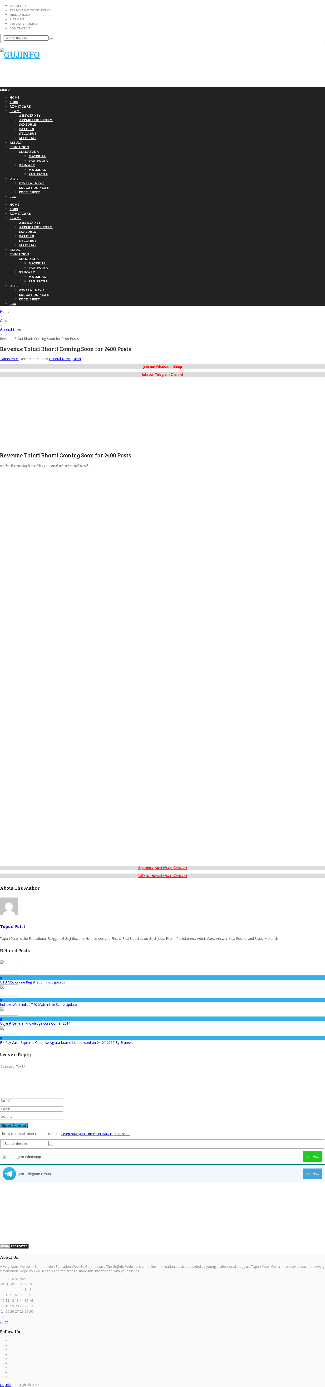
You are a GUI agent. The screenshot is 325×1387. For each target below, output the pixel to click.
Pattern (26, 129)
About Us (18, 5)
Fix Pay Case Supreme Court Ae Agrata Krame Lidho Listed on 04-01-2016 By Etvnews (66, 1042)
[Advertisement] (86, 75)
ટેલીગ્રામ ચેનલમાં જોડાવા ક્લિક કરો (162, 876)
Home (14, 97)
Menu (5, 89)
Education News (34, 187)
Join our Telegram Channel (162, 374)
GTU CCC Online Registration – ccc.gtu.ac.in (33, 982)
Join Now (312, 1156)
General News (31, 183)
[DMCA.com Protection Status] (14, 1247)
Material (27, 138)
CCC (13, 196)
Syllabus (27, 133)
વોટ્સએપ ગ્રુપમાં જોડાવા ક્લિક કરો (162, 868)
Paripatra (38, 160)
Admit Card (20, 106)
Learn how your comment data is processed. (95, 1133)
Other (15, 178)
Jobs (14, 102)
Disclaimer (20, 14)
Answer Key (30, 115)
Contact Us (20, 28)
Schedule (27, 124)
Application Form (36, 120)
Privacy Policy (24, 23)
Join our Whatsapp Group (162, 366)
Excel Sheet (29, 192)
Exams (15, 111)
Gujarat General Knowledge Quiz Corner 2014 (35, 1023)
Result (16, 142)
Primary (27, 165)
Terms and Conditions (30, 10)
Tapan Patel (9, 358)
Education (19, 147)
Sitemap (17, 19)
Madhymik (29, 151)
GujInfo (5, 1384)
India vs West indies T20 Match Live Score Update (38, 1004)
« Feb (4, 1322)
